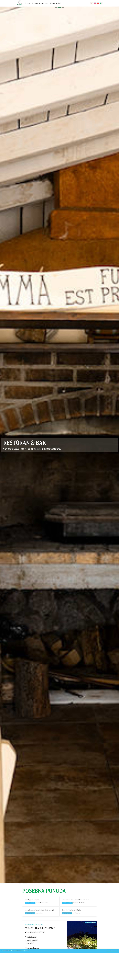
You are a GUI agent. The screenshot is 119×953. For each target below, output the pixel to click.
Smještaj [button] (27, 3)
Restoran (35, 3)
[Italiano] (101, 3)
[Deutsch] (98, 3)
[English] (95, 3)
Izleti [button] (46, 3)
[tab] (56, 7)
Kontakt (58, 3)
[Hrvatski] (91, 3)
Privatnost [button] (26, 950)
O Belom (52, 3)
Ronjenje (41, 3)
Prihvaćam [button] (112, 950)
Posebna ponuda (44, 890)
